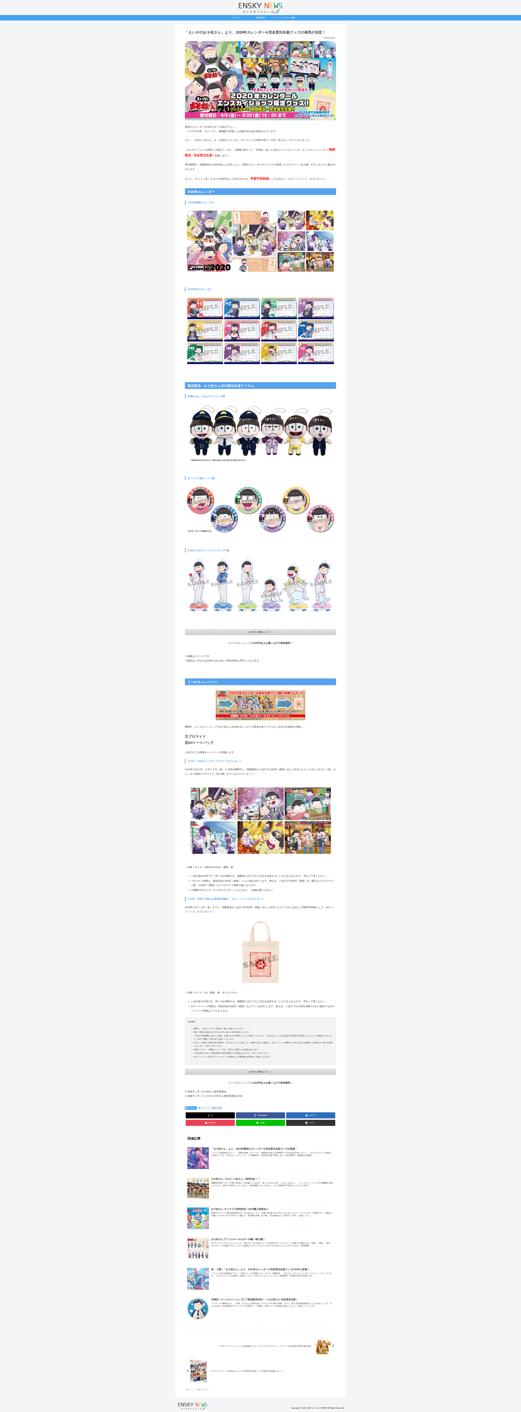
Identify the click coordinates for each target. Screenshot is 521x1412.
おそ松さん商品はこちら (260, 632)
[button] (310, 1123)
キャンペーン (206, 1108)
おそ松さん (192, 1108)
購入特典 (218, 1108)
